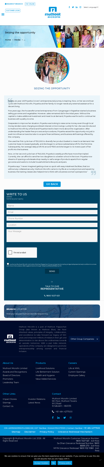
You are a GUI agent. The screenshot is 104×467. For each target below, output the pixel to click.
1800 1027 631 (82, 441)
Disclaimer (30, 431)
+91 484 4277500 (64, 411)
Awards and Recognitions (15, 372)
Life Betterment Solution (47, 372)
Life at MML (74, 368)
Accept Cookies (41, 463)
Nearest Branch (15, 4)
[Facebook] (69, 7)
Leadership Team (11, 382)
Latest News (34, 402)
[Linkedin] (58, 417)
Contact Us (8, 406)
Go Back (52, 184)
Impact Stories (10, 399)
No (53, 463)
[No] (100, 459)
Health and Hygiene (45, 375)
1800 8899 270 (89, 444)
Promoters (8, 379)
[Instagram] (80, 7)
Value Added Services (46, 379)
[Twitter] (73, 7)
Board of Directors (11, 375)
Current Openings (76, 372)
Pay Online (30, 4)
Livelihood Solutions (45, 368)
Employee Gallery (76, 375)
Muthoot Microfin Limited (15, 368)
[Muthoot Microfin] (54, 19)
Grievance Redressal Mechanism (75, 431)
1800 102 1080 (87, 448)
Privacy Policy (47, 431)
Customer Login (13, 10)
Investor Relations (36, 399)
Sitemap (7, 402)
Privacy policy (65, 463)
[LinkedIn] (76, 7)
